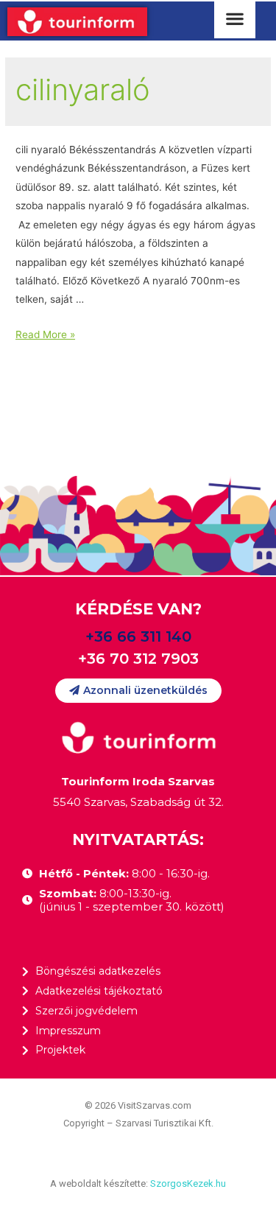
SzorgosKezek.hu (188, 1183)
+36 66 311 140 (138, 636)
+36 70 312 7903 (138, 658)
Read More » (45, 334)
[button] (138, 690)
